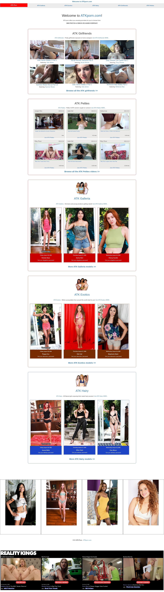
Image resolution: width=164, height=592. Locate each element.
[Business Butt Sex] (143, 569)
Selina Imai (103, 111)
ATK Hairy (95, 5)
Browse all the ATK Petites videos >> (82, 171)
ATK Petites (150, 5)
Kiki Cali (79, 354)
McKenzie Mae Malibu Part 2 (117, 85)
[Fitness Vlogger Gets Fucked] (102, 569)
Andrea (143, 530)
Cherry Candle (113, 258)
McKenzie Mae (120, 87)
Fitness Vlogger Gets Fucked (89, 556)
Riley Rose (38, 141)
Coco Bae (85, 586)
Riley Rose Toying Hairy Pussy (42, 161)
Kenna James (127, 585)
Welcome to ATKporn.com (82, 1)
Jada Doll (70, 111)
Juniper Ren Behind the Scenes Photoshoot (45, 131)
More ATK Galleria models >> (82, 267)
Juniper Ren (38, 111)
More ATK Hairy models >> (82, 459)
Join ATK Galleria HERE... (100, 204)
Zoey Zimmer (120, 62)
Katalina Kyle (5, 586)
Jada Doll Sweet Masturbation (74, 161)
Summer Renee (50, 87)
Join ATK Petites (49, 137)
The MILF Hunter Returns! (7, 556)
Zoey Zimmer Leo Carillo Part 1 (117, 60)
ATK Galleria (41, 5)
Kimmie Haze (46, 258)
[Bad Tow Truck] (62, 569)
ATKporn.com (91, 15)
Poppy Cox (45, 354)
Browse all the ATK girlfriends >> (82, 91)
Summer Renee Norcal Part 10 (47, 85)
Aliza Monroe (20, 530)
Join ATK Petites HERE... (98, 108)
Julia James (50, 62)
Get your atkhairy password (45, 452)
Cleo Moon (113, 450)
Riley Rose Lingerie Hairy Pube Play (109, 161)
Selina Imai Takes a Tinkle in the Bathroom (110, 131)
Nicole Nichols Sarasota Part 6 (82, 60)
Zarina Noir (79, 258)
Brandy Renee (46, 586)
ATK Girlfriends (123, 5)
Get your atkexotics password (46, 356)
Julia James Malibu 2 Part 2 (47, 60)
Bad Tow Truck (45, 556)
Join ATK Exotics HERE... (102, 300)
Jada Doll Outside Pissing (74, 131)
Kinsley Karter (102, 530)
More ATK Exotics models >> (82, 363)
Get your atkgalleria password (46, 260)
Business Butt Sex (127, 556)
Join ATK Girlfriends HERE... (100, 38)
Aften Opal (79, 450)
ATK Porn (14, 5)
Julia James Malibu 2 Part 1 (82, 85)
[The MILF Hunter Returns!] (21, 569)
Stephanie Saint (113, 354)
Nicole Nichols (85, 62)
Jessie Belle (46, 450)
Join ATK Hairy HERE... (101, 396)
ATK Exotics (68, 5)
